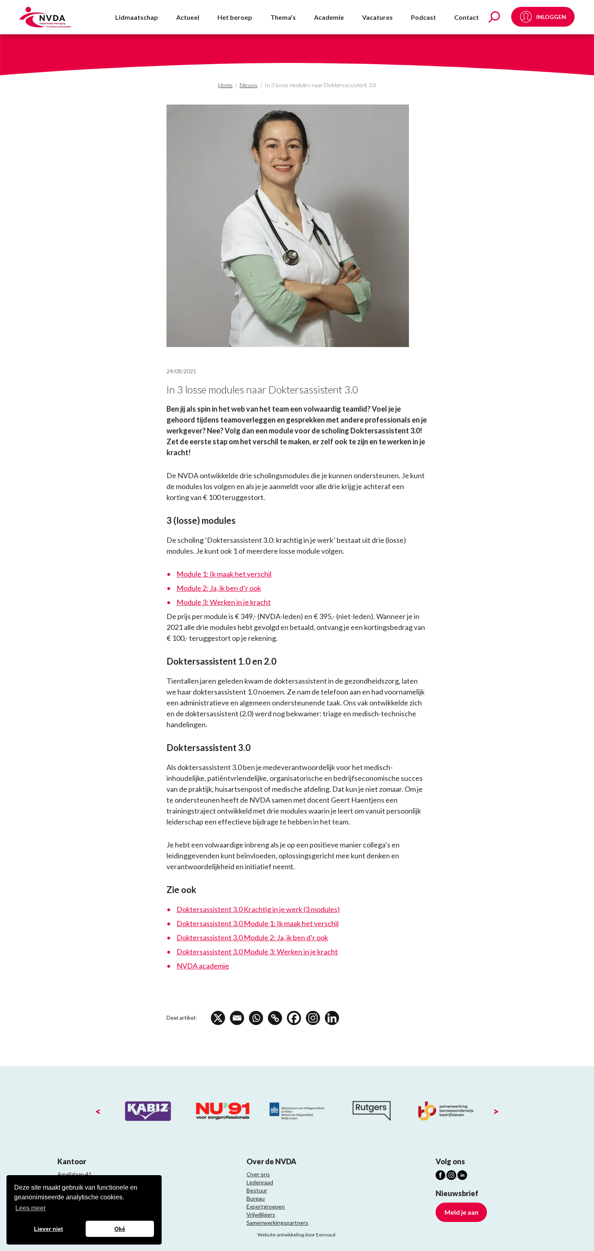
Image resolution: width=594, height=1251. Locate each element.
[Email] (237, 1018)
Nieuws (249, 85)
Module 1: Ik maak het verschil (224, 573)
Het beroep (234, 17)
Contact (466, 17)
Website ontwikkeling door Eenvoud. (297, 1235)
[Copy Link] (275, 1018)
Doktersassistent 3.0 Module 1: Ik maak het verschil (258, 923)
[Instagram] (313, 1018)
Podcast (423, 17)
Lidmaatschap (136, 17)
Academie (329, 17)
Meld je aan (461, 1212)
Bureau (255, 1198)
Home (225, 85)
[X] (218, 1018)
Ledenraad (259, 1182)
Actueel (187, 17)
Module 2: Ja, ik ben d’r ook (219, 588)
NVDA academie (203, 965)
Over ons (258, 1174)
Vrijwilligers (260, 1214)
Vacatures (377, 17)
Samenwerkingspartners (277, 1222)
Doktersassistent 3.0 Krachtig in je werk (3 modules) (258, 909)
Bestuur (256, 1190)
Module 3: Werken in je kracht (224, 602)
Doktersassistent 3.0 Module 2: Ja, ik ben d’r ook (252, 937)
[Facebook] (294, 1018)
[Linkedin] (332, 1018)
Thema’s (283, 17)
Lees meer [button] (30, 1208)
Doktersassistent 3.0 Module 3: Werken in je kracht (257, 951)
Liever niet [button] (48, 1229)
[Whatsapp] (256, 1018)
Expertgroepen (265, 1206)
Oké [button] (119, 1229)
